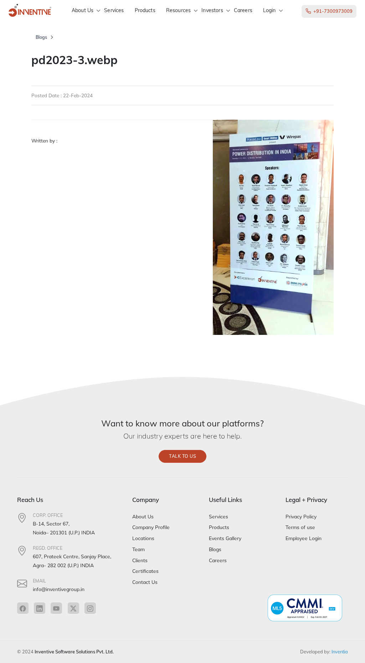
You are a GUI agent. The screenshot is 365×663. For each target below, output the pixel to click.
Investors (212, 10)
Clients (140, 560)
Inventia (339, 651)
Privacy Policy (301, 516)
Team (138, 549)
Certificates (145, 571)
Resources (178, 10)
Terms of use (300, 527)
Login (269, 10)
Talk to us (182, 456)
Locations (143, 538)
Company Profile (151, 527)
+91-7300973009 (333, 11)
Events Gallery (225, 538)
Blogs (41, 37)
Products (145, 10)
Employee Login (304, 538)
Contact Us (145, 582)
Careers (243, 10)
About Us (82, 10)
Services (114, 10)
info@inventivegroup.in (58, 589)
